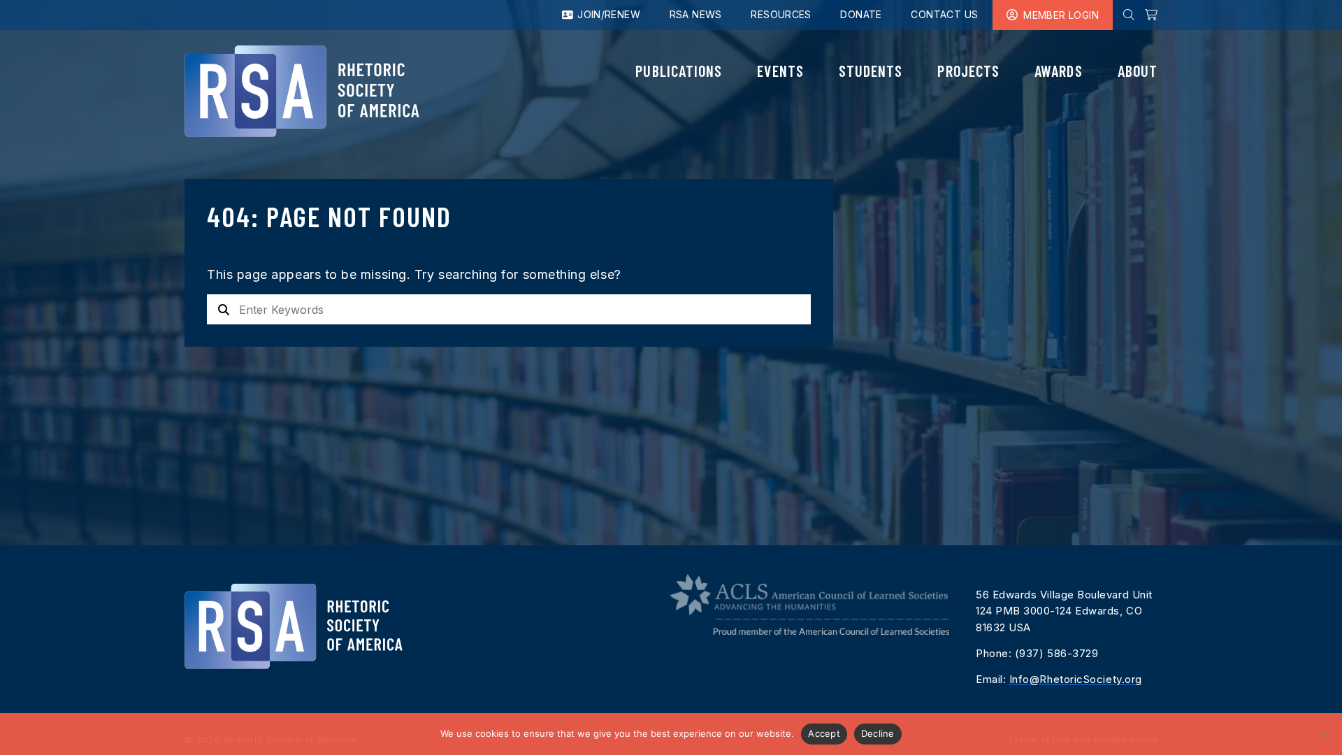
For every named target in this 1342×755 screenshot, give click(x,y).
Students (871, 71)
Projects (968, 71)
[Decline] (1325, 734)
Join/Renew (607, 14)
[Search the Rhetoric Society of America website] (1128, 15)
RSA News (696, 14)
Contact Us (944, 14)
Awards (1058, 71)
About (1137, 71)
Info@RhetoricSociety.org (1075, 679)
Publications (678, 71)
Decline (878, 733)
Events (780, 71)
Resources (781, 14)
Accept (824, 733)
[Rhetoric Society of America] (302, 91)
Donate (860, 14)
